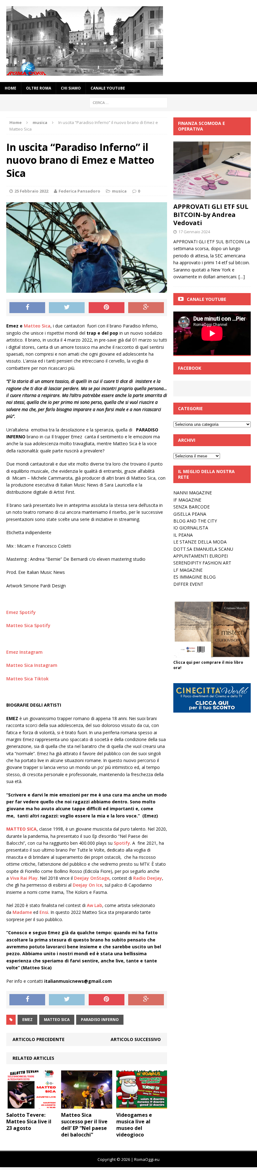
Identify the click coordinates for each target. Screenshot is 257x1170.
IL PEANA (183, 535)
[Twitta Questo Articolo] (67, 307)
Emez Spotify (21, 612)
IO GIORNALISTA (190, 528)
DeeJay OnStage (91, 878)
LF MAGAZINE (187, 570)
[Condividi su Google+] (146, 307)
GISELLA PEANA (189, 514)
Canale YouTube (108, 88)
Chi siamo (71, 88)
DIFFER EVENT (188, 584)
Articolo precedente (39, 1039)
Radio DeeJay (147, 878)
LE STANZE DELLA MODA (200, 542)
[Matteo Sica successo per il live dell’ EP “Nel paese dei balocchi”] (86, 1105)
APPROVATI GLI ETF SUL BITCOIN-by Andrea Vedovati (211, 214)
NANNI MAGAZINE (192, 493)
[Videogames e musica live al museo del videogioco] (141, 1105)
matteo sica (57, 1019)
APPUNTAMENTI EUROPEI (200, 556)
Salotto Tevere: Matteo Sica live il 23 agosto (28, 1121)
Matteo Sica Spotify (28, 625)
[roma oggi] (128, 41)
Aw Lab (94, 905)
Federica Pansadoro (79, 191)
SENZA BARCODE (191, 507)
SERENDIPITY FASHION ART (202, 563)
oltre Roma (38, 88)
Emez (27, 1019)
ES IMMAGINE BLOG (194, 577)
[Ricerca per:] (128, 102)
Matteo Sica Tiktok (27, 679)
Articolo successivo (136, 1039)
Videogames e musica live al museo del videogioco (134, 1124)
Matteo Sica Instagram (31, 665)
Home (10, 88)
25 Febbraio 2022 (31, 191)
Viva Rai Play (24, 878)
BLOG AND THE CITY (195, 521)
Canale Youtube (206, 299)
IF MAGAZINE (187, 500)
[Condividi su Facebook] (27, 307)
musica (119, 191)
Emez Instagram (24, 652)
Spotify (122, 843)
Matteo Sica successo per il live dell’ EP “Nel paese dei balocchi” (84, 1124)
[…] (242, 277)
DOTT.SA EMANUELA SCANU (203, 549)
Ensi (43, 912)
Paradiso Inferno (100, 1019)
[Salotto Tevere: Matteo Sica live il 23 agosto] (31, 1105)
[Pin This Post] (106, 307)
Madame (22, 912)
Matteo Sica (37, 326)
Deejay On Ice (87, 885)
